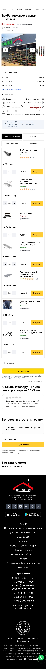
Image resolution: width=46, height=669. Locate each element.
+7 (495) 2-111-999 (23, 581)
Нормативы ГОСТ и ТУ (23, 554)
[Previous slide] (5, 50)
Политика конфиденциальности (23, 563)
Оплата (23, 541)
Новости (23, 558)
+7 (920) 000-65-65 (23, 589)
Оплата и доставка (11, 143)
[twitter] (14, 506)
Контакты (23, 567)
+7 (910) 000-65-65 (23, 585)
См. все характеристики (11, 89)
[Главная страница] (23, 486)
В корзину (36, 172)
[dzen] (32, 506)
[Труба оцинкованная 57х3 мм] (7, 156)
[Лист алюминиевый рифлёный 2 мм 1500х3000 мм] (7, 278)
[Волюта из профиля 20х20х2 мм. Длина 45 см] (7, 337)
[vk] (26, 506)
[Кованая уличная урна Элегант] (7, 308)
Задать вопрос (23, 445)
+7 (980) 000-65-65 (23, 578)
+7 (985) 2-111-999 (22, 596)
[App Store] (13, 514)
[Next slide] (32, 50)
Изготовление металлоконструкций (23, 528)
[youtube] (20, 506)
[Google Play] (32, 514)
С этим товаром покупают (11, 136)
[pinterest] (8, 506)
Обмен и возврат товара (23, 545)
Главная (23, 524)
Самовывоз (33, 143)
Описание (33, 136)
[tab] (16, 63)
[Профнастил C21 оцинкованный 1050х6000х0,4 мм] (7, 187)
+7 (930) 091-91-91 (23, 593)
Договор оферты (23, 550)
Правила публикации (35, 381)
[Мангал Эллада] (7, 220)
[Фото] (19, 50)
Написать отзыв (23, 371)
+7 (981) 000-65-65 (23, 600)
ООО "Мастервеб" (31, 659)
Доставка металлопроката (23, 532)
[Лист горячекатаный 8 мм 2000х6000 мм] (7, 249)
